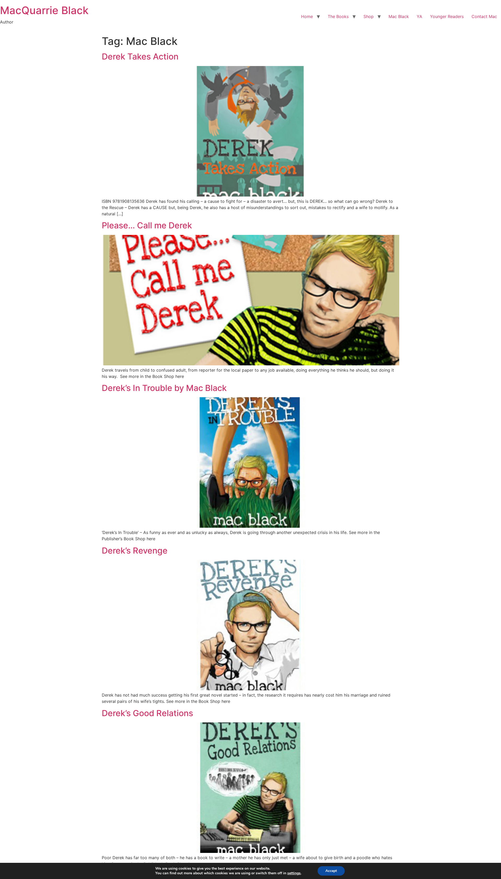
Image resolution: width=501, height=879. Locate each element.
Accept (331, 870)
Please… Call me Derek (147, 225)
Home (307, 16)
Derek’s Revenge (135, 550)
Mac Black (399, 16)
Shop (368, 16)
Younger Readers (447, 16)
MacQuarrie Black (44, 10)
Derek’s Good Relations (147, 713)
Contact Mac (484, 16)
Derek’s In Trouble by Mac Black (164, 388)
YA (419, 16)
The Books (338, 16)
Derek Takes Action (140, 56)
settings (294, 873)
